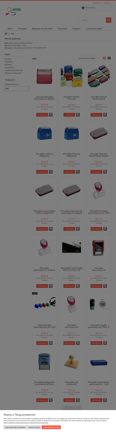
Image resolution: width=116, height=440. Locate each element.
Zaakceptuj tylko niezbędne (15, 427)
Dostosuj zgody (34, 427)
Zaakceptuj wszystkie (51, 427)
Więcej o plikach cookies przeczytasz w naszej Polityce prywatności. (26, 423)
